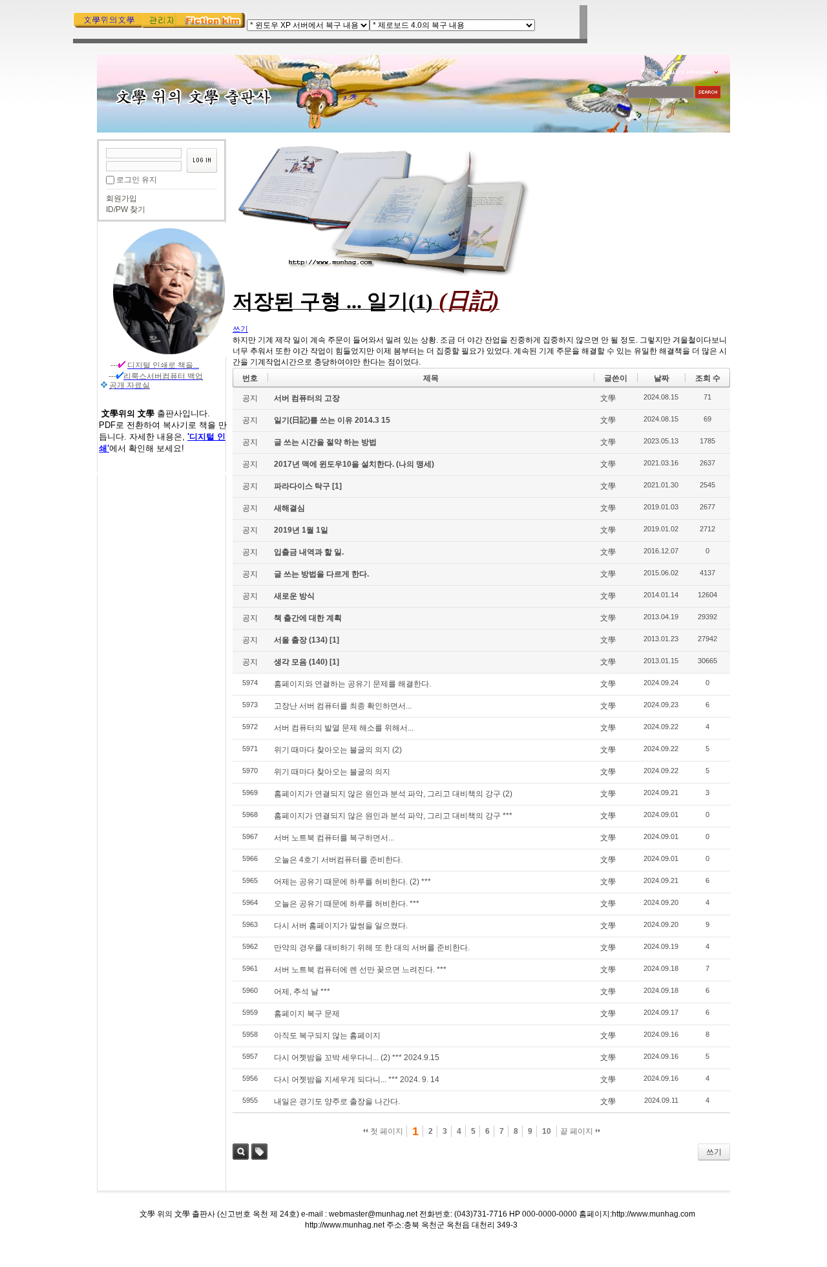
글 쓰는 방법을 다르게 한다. (321, 574)
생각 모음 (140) (302, 661)
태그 (259, 1152)
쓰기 (714, 1151)
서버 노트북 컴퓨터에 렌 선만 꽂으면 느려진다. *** (360, 969)
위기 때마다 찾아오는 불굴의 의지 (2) (338, 749)
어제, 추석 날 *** (302, 991)
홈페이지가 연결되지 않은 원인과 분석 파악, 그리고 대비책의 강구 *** (393, 815)
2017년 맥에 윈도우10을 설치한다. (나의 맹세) (354, 464)
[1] (337, 486)
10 (546, 1131)
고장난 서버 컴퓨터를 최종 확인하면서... (343, 705)
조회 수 (707, 378)
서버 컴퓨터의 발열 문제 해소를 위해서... (344, 727)
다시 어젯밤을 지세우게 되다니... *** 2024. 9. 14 (356, 1079)
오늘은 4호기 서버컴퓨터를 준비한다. (338, 859)
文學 (608, 398)
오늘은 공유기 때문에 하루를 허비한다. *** (346, 903)
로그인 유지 (136, 179)
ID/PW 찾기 (125, 209)
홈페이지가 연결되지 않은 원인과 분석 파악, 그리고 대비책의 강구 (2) (393, 793)
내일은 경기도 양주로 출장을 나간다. (337, 1101)
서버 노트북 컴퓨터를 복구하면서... (334, 837)
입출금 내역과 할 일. (309, 552)
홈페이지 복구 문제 (307, 1013)
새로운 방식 (294, 596)
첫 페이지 (385, 1131)
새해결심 (289, 508)
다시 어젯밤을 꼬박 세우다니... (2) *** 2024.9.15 (356, 1057)
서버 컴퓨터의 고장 (307, 398)
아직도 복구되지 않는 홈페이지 (327, 1035)
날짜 (661, 378)
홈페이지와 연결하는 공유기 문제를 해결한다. (352, 683)
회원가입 (121, 198)
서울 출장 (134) (302, 639)
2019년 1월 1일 (301, 530)
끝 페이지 (577, 1131)
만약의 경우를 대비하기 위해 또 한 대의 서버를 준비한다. (372, 947)
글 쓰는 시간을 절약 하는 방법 (325, 442)
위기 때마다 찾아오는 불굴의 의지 (332, 771)
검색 (241, 1152)
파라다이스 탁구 (303, 486)
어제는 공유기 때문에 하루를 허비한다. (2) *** (352, 881)
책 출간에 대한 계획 (308, 618)
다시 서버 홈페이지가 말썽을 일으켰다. (341, 925)
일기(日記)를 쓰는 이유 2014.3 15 (332, 420)
